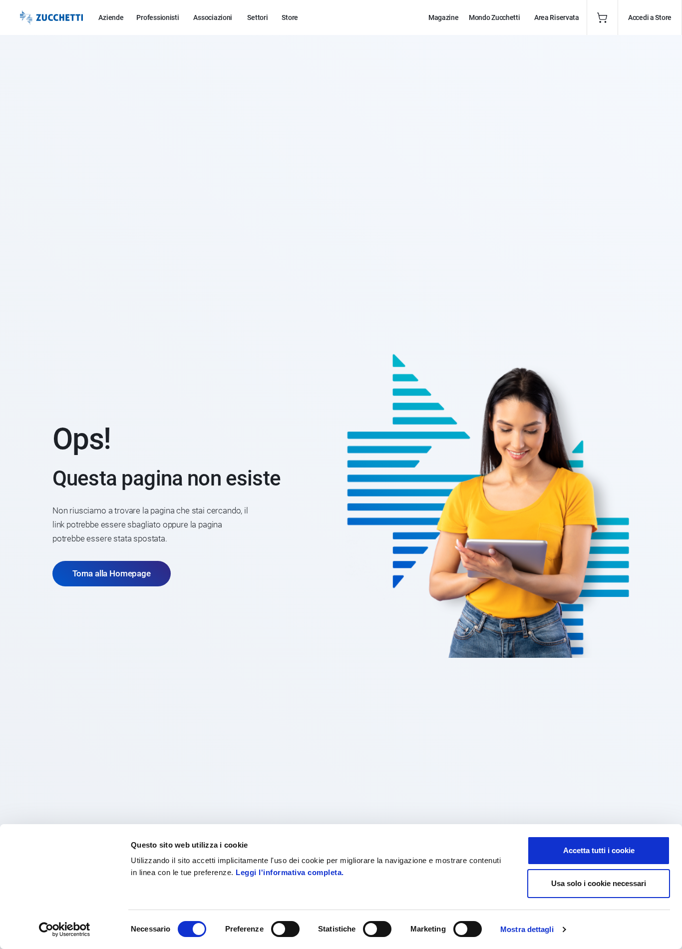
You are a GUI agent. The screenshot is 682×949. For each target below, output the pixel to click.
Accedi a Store (650, 17)
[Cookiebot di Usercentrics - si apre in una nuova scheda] (64, 929)
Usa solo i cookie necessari (598, 883)
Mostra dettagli (527, 929)
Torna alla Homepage (111, 573)
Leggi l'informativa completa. (290, 872)
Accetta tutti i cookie (599, 850)
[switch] (285, 929)
